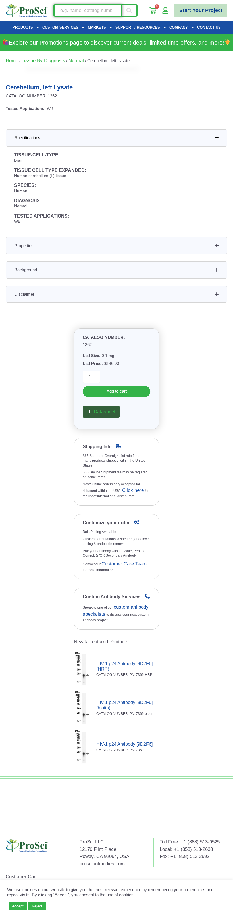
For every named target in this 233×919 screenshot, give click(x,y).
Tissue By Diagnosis (43, 60)
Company (178, 27)
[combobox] (87, 10)
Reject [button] (37, 906)
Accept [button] (18, 906)
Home (12, 60)
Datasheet (104, 411)
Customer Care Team (124, 564)
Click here (133, 490)
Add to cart (117, 391)
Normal (76, 60)
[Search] (130, 10)
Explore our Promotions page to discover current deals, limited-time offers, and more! (116, 42)
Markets (97, 27)
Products (23, 27)
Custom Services (60, 27)
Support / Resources (137, 27)
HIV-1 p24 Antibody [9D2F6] (124, 744)
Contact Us (209, 27)
